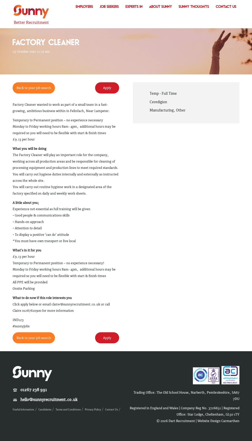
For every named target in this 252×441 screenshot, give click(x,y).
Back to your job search (34, 88)
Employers (84, 7)
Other (180, 110)
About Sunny (160, 7)
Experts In (134, 7)
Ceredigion (158, 101)
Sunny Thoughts (194, 7)
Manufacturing (162, 110)
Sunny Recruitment (31, 12)
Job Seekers (109, 7)
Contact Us (226, 7)
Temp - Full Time (163, 93)
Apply (107, 88)
